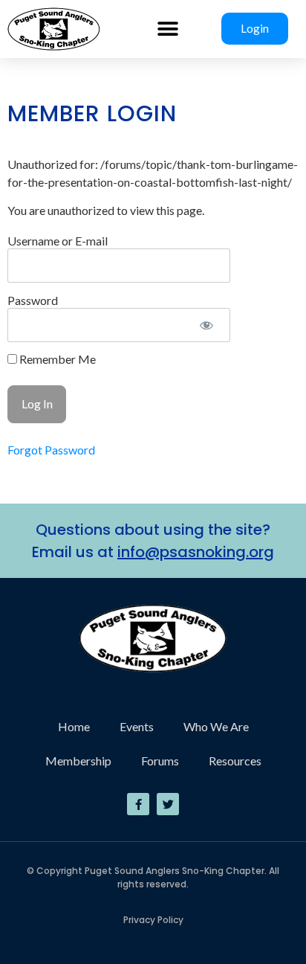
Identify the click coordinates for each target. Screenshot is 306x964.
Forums (160, 760)
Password (32, 299)
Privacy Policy (153, 919)
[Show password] (206, 325)
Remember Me (56, 359)
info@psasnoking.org (195, 552)
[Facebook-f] (138, 804)
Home (74, 726)
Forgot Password (51, 450)
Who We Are (216, 726)
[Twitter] (168, 804)
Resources (235, 760)
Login (255, 28)
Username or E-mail (57, 240)
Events (137, 726)
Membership (78, 760)
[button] (167, 28)
